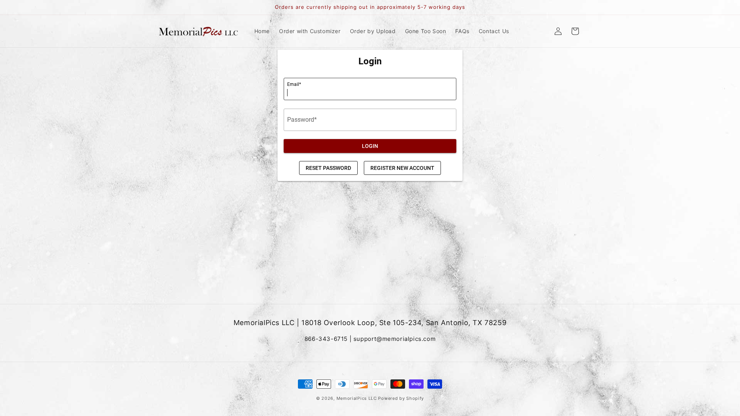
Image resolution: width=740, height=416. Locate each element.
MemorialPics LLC (356, 398)
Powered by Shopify (401, 398)
